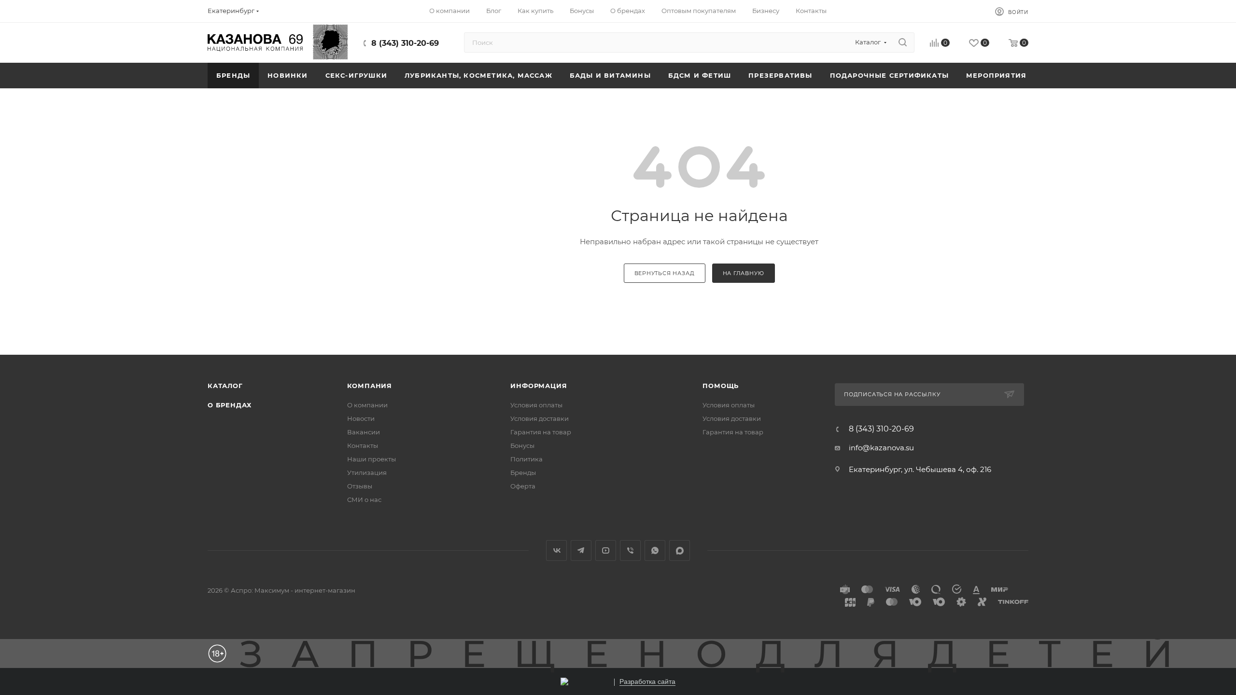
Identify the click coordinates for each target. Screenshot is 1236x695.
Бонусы (522, 445)
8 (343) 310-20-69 (405, 43)
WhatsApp (655, 550)
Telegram (581, 550)
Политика (526, 459)
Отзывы (359, 486)
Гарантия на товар (540, 432)
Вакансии (363, 432)
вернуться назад (664, 273)
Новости (361, 418)
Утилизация (367, 472)
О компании (367, 405)
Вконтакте (556, 550)
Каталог (225, 385)
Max (679, 550)
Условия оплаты (536, 405)
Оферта (522, 486)
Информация (538, 385)
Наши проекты (371, 459)
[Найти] (902, 42)
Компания (369, 385)
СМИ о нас (364, 499)
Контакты (362, 445)
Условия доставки (539, 418)
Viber (630, 550)
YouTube (605, 550)
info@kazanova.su (881, 447)
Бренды (523, 472)
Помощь (720, 385)
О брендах (230, 405)
